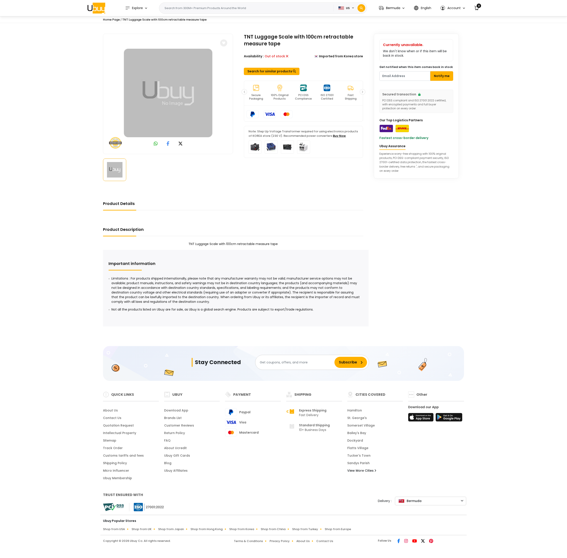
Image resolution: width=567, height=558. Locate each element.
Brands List (173, 418)
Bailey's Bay (356, 433)
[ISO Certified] (146, 507)
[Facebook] (399, 541)
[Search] (361, 8)
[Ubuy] (96, 7)
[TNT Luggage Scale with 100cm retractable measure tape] (168, 93)
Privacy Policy (280, 541)
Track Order (113, 448)
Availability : (254, 56)
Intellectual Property (119, 433)
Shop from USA (114, 529)
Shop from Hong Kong (206, 529)
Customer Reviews (179, 425)
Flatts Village (357, 448)
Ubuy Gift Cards (177, 455)
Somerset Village (361, 425)
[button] (392, 8)
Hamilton (354, 410)
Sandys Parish (358, 463)
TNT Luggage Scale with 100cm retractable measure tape (164, 19)
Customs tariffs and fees (123, 455)
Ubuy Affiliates (176, 470)
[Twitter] (423, 541)
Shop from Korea (241, 529)
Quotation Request (118, 425)
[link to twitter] (181, 144)
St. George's (357, 418)
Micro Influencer (116, 470)
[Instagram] (406, 541)
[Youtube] (414, 541)
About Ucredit (175, 448)
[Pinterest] (431, 541)
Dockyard (355, 440)
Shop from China (273, 529)
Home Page (111, 19)
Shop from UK (141, 529)
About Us (110, 410)
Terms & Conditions (248, 541)
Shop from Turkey (305, 529)
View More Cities (361, 470)
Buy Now (339, 136)
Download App (176, 410)
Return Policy (174, 433)
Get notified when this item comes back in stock (416, 67)
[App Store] (421, 418)
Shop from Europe (338, 529)
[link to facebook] (168, 144)
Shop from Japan (171, 529)
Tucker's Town (359, 455)
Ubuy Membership (117, 478)
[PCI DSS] (113, 507)
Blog (167, 463)
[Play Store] (449, 418)
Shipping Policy (115, 463)
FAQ (167, 440)
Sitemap (109, 440)
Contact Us (112, 418)
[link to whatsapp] (156, 144)
